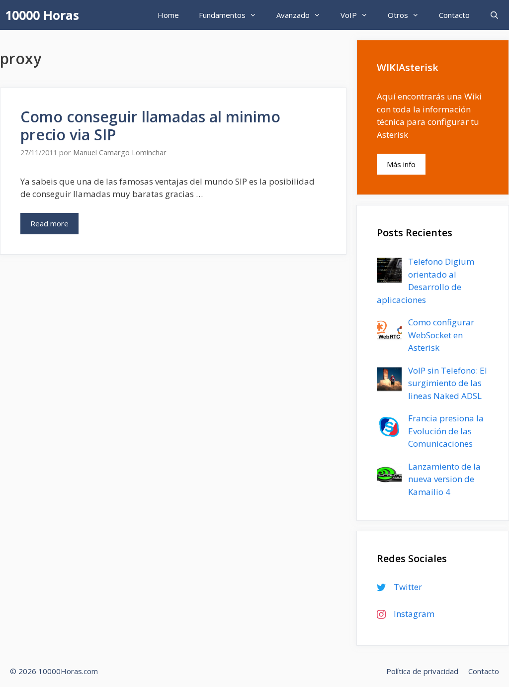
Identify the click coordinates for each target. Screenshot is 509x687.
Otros (398, 15)
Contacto (454, 15)
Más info (401, 164)
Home (168, 15)
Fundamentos (222, 15)
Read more (49, 223)
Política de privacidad (422, 671)
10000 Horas (42, 14)
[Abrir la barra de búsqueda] (494, 15)
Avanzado (293, 15)
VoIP (348, 15)
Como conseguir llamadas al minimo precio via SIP (150, 125)
